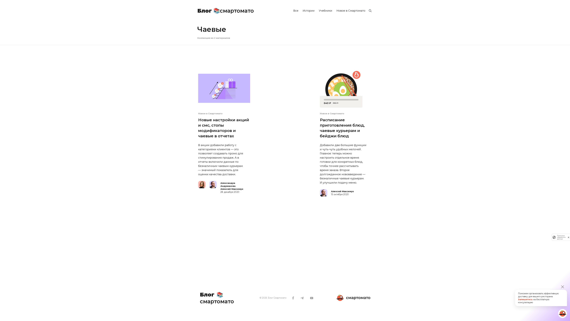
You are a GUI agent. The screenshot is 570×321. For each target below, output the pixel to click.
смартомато (225, 10)
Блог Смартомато (277, 297)
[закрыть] (568, 237)
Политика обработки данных (561, 237)
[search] (370, 10)
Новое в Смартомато (351, 10)
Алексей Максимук (231, 189)
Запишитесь (525, 299)
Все (295, 10)
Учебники (325, 10)
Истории (309, 10)
